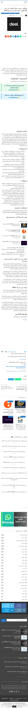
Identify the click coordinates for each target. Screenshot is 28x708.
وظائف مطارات (24, 599)
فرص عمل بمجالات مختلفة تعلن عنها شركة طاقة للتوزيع (14, 446)
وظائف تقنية (24, 554)
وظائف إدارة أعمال (23, 534)
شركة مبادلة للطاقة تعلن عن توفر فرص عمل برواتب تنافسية (14, 473)
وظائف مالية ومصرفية (23, 546)
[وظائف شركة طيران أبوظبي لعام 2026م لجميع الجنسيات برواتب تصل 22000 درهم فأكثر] (24, 643)
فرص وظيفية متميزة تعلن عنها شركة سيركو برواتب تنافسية (14, 440)
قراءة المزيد (9, 706)
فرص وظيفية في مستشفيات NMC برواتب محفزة (14, 456)
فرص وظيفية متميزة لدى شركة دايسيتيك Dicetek (14, 462)
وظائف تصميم (24, 579)
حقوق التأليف (11, 698)
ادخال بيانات (24, 590)
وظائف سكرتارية (24, 576)
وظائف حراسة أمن (23, 588)
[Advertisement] (14, 53)
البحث (26, 617)
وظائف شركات (24, 537)
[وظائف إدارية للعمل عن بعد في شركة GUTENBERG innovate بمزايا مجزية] (24, 231)
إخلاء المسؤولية (5, 698)
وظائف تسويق (24, 551)
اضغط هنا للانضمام (13, 89)
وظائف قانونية (24, 574)
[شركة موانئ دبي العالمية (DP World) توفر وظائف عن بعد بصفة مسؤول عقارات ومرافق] (24, 649)
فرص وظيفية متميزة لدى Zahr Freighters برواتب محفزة (14, 491)
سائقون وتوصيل (24, 585)
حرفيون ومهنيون (24, 571)
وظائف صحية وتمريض (23, 565)
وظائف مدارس (24, 593)
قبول (14, 706)
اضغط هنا (25, 319)
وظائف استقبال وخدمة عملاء (5, 13)
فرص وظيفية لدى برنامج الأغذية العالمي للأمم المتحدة (14, 467)
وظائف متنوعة (24, 560)
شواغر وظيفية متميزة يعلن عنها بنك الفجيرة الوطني (14, 451)
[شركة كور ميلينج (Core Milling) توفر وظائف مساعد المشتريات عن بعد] (24, 225)
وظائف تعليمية (24, 562)
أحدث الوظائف (12, 13)
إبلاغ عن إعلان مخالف (14, 700)
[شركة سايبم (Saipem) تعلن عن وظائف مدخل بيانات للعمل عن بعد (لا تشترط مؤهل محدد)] (24, 237)
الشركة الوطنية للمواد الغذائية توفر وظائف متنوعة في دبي (7, 388)
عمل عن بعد (17, 13)
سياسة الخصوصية (18, 698)
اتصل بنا (24, 698)
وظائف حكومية (24, 557)
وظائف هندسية (24, 543)
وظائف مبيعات (24, 548)
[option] (14, 467)
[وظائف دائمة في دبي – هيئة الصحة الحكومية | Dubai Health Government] (24, 637)
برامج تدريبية (24, 596)
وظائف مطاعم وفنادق (23, 582)
